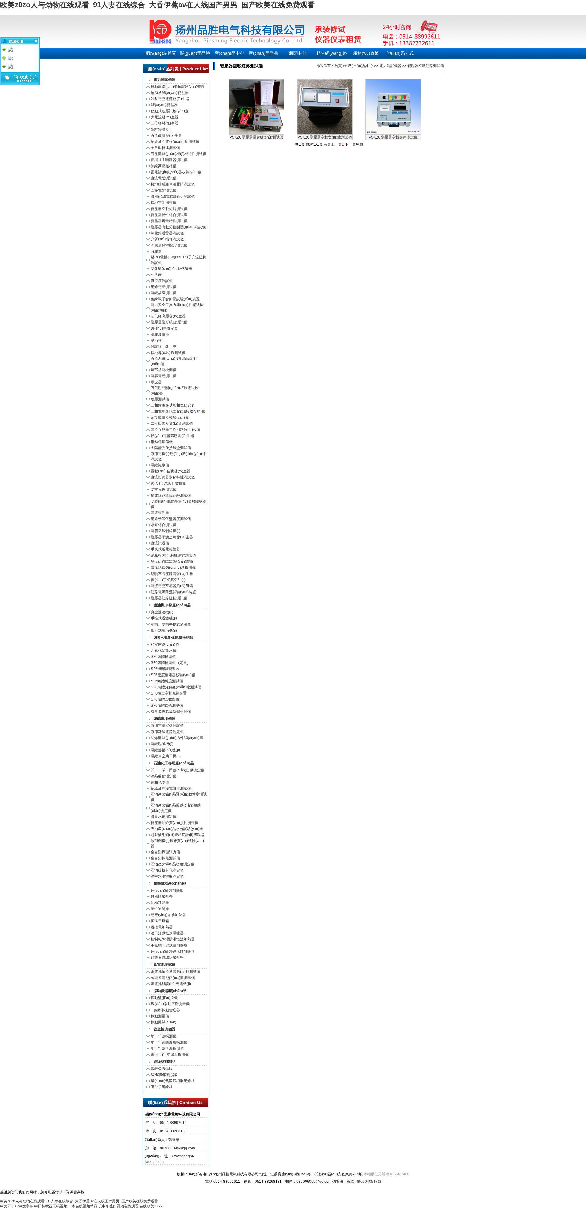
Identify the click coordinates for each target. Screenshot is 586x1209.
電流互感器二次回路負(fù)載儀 (175, 430)
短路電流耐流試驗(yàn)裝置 (173, 592)
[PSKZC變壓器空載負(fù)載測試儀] (324, 133)
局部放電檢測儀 (163, 370)
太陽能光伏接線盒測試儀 (171, 448)
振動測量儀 (160, 1016)
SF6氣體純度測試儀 (167, 681)
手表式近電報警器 (165, 549)
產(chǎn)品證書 (263, 53)
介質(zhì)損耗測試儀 (167, 239)
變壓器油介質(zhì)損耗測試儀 (174, 823)
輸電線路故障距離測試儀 (171, 495)
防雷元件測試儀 (163, 489)
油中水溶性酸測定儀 (167, 876)
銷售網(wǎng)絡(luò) (332, 55)
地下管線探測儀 (163, 1036)
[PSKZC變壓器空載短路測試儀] (393, 133)
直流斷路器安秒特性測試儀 (173, 477)
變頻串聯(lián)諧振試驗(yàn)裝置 (177, 87)
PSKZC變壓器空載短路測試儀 (393, 137)
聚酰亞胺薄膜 (162, 1068)
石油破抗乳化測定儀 (167, 870)
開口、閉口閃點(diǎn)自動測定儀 (177, 770)
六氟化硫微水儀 (163, 650)
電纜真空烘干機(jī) (166, 756)
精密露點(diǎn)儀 (165, 644)
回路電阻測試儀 (163, 190)
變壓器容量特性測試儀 (169, 221)
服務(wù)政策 (366, 53)
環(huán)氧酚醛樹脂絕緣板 (173, 1081)
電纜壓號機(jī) (162, 744)
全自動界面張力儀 (165, 852)
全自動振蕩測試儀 (165, 858)
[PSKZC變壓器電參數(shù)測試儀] (256, 133)
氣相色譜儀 (160, 782)
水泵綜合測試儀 (163, 525)
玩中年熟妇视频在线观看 (118, 1206)
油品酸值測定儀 (163, 776)
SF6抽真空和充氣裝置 (169, 693)
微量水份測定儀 (163, 816)
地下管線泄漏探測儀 (167, 1048)
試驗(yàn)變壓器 (164, 105)
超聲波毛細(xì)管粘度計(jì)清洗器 (177, 835)
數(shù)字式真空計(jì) (168, 580)
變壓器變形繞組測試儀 (169, 322)
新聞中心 (297, 53)
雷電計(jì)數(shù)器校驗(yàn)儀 (176, 172)
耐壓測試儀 (160, 399)
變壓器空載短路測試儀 (169, 209)
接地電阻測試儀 (163, 202)
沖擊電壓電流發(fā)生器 (170, 99)
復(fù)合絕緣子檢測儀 (168, 483)
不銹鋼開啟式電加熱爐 (169, 945)
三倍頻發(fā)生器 (164, 123)
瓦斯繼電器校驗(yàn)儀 (170, 417)
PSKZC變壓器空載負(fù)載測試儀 (325, 137)
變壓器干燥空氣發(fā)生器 (172, 537)
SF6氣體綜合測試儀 (167, 705)
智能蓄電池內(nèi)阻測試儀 (173, 978)
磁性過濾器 (160, 909)
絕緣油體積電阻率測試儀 (171, 788)
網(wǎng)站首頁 (161, 53)
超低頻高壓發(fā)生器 (168, 316)
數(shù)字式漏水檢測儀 (170, 1054)
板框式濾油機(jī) (164, 630)
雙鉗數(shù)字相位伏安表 (171, 268)
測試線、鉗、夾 (163, 347)
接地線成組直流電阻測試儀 (173, 184)
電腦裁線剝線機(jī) (166, 531)
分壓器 (156, 251)
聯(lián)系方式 (400, 53)
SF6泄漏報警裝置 (165, 669)
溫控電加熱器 (162, 927)
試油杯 (156, 340)
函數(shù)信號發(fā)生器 (170, 471)
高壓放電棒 (160, 334)
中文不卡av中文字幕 (16, 1206)
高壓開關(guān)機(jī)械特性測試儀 (178, 154)
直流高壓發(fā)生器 (166, 135)
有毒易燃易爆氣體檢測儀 (171, 711)
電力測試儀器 (390, 66)
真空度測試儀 (162, 281)
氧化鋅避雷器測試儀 (167, 233)
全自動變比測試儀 (165, 148)
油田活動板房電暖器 (167, 933)
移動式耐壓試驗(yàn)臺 (170, 111)
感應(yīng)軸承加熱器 (168, 915)
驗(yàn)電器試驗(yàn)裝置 (172, 561)
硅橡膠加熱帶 (162, 896)
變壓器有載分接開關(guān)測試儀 (178, 227)
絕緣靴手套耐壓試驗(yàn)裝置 (175, 299)
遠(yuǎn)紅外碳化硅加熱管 (172, 951)
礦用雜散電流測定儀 (167, 732)
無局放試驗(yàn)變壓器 (170, 93)
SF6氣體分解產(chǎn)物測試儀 (176, 687)
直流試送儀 (160, 543)
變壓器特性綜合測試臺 (169, 215)
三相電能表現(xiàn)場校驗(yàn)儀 (178, 411)
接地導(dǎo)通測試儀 (168, 353)
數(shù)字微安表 (164, 328)
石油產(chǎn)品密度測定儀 (172, 864)
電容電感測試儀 (163, 376)
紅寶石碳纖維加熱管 (167, 957)
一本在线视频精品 (82, 1206)
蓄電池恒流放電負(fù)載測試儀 (175, 971)
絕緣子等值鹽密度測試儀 (171, 519)
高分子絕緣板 (162, 1087)
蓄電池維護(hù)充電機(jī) (171, 984)
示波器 (156, 382)
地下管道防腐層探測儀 (169, 1042)
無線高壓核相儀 (163, 166)
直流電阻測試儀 (163, 178)
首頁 (338, 66)
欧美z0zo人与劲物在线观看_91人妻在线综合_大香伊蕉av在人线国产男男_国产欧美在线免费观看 (157, 5)
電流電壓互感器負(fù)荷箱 (172, 586)
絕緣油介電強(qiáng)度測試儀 (175, 141)
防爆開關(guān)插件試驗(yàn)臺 (177, 738)
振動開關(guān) (163, 1022)
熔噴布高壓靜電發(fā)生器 (172, 574)
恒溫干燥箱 (160, 921)
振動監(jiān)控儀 (164, 998)
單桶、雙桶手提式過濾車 (171, 624)
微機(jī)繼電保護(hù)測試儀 (173, 196)
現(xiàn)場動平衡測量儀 (170, 1004)
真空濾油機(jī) (162, 612)
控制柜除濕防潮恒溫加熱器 (173, 939)
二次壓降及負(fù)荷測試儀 (172, 423)
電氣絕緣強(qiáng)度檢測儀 (173, 567)
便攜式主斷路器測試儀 (169, 160)
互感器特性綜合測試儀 (169, 245)
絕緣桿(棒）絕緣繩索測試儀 (173, 555)
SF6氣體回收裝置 (165, 699)
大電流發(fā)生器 (164, 117)
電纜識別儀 (160, 465)
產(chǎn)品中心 (229, 53)
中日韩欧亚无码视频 (50, 1206)
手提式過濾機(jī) (164, 618)
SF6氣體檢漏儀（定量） (170, 663)
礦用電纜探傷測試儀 (167, 726)
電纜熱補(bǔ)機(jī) (165, 750)
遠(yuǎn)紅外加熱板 (167, 890)
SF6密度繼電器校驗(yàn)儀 (173, 675)
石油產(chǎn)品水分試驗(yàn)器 (177, 829)
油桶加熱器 (160, 902)
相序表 (156, 274)
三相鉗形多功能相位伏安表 (173, 405)
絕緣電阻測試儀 (163, 287)
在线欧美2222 (151, 1206)
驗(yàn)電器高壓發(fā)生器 (172, 436)
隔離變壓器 (160, 129)
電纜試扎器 (160, 513)
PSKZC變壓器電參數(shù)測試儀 (256, 137)
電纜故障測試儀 (163, 293)
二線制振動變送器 (165, 1010)
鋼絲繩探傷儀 (162, 442)
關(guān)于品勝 (195, 53)
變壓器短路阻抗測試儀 (169, 598)
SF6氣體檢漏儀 (163, 657)
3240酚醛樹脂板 (164, 1075)
